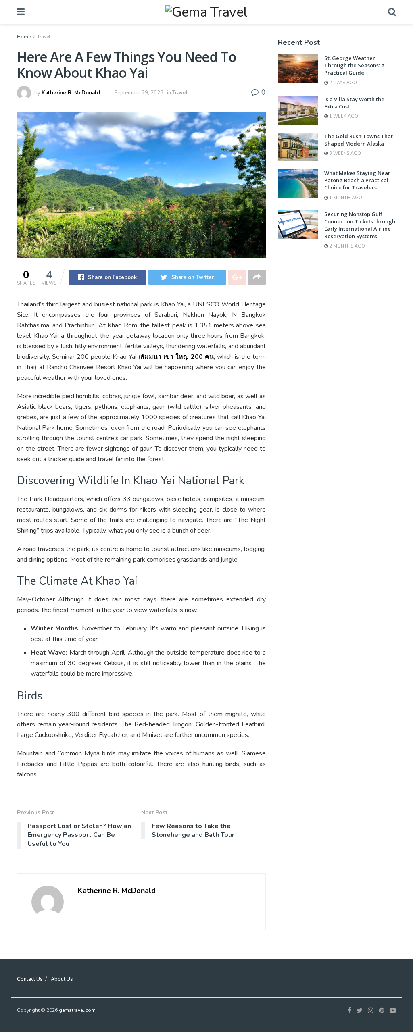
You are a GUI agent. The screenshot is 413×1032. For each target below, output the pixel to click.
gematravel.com (77, 1010)
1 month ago (345, 198)
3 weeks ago (344, 153)
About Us (62, 979)
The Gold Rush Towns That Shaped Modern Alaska (358, 140)
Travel (43, 36)
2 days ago (342, 83)
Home (24, 36)
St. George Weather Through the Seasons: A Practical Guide (354, 65)
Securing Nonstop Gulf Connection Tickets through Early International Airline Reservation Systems (359, 225)
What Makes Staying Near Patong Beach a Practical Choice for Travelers (357, 180)
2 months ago (346, 246)
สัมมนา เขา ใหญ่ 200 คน (177, 356)
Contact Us (30, 979)
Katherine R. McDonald (71, 92)
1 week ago (343, 116)
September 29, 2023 (138, 92)
